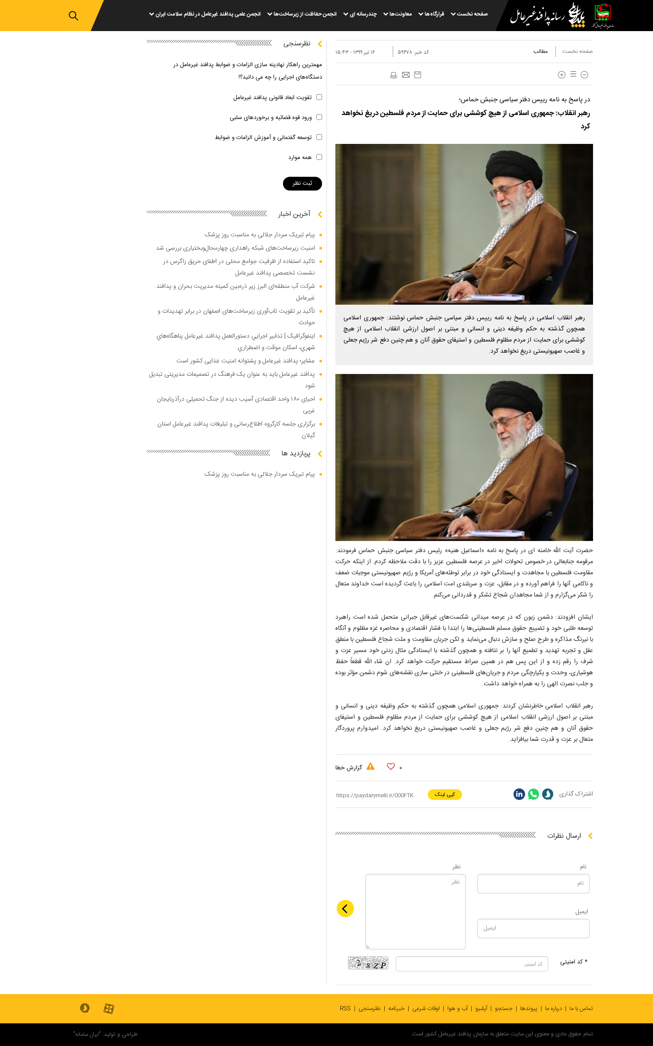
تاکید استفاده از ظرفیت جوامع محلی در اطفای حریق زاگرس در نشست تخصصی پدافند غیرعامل (239, 267)
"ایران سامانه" (87, 1034)
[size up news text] (561, 75)
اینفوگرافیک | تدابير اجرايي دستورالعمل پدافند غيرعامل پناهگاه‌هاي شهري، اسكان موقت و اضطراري (235, 342)
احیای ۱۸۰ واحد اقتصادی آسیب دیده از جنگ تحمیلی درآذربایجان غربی (236, 405)
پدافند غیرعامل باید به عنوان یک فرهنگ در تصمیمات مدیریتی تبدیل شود (232, 380)
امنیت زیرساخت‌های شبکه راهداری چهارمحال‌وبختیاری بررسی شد (235, 248)
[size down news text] (584, 75)
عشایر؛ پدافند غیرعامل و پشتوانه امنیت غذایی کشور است (245, 361)
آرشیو (481, 1009)
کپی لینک (445, 794)
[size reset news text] (571, 75)
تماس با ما (581, 1009)
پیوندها (529, 1009)
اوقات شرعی (426, 1009)
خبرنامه (396, 1009)
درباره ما (553, 1009)
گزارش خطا (349, 768)
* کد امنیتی (574, 962)
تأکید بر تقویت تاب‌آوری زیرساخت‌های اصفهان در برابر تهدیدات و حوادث (236, 317)
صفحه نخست (577, 51)
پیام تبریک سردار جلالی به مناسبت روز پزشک (260, 235)
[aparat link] (108, 1009)
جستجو (504, 1009)
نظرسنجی (369, 1009)
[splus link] (547, 794)
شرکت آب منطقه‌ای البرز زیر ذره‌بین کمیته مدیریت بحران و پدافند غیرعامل (235, 292)
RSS (345, 1009)
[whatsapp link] (533, 794)
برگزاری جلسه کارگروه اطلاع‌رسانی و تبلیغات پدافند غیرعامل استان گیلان (236, 430)
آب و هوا (457, 1009)
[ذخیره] (417, 75)
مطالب (541, 51)
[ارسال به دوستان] (406, 75)
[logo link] (542, 16)
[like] (391, 767)
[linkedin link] (519, 794)
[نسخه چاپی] (393, 75)
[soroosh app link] (84, 1008)
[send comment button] (345, 908)
